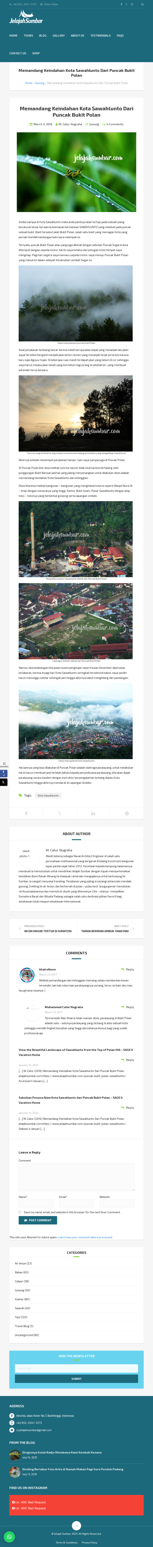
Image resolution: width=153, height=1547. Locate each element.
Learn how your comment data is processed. (85, 1237)
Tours (28, 35)
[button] (9, 1537)
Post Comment (40, 1220)
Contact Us (17, 53)
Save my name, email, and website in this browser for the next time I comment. (72, 1212)
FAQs (120, 35)
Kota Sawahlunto (48, 795)
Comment (25, 1160)
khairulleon (47, 969)
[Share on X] (3, 782)
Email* (63, 1197)
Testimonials (100, 35)
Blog (42, 35)
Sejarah (19, 1308)
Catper (19, 1281)
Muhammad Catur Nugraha (64, 1007)
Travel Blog (22, 1326)
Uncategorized (24, 1335)
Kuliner (19, 1299)
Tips (17, 1317)
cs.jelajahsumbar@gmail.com (34, 1430)
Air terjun (20, 1263)
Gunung (39, 83)
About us (77, 35)
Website (104, 1197)
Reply (130, 969)
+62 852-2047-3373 (29, 1422)
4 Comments (115, 124)
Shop (36, 53)
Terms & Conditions (67, 1542)
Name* (23, 1197)
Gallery (59, 35)
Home (13, 35)
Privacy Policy (89, 1542)
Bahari (19, 1272)
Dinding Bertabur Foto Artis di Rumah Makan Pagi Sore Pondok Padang (72, 1469)
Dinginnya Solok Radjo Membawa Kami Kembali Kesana (62, 1452)
